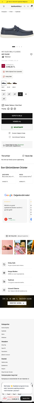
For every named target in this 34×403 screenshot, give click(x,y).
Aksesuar (4, 337)
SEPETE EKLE (17, 116)
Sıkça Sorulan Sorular (7, 372)
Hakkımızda (4, 362)
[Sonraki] (31, 1)
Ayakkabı (17, 11)
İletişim (3, 369)
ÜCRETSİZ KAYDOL (16, 303)
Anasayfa (4, 11)
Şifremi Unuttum (6, 355)
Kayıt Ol (3, 348)
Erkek (11, 11)
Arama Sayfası (5, 327)
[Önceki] (2, 1)
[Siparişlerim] (28, 6)
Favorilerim (4, 351)
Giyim (3, 334)
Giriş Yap (4, 345)
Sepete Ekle (26, 398)
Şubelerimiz (5, 365)
